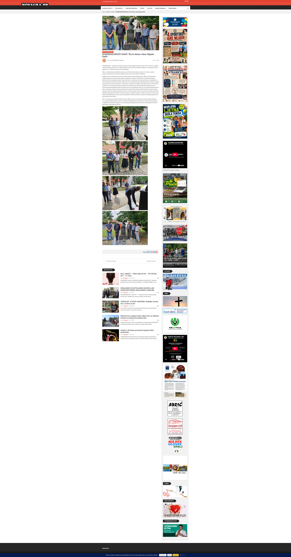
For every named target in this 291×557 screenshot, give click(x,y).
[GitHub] (186, 1)
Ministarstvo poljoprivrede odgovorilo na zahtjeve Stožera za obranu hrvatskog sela (139, 317)
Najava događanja (160, 8)
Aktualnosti (119, 8)
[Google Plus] (152, 252)
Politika (149, 8)
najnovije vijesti (107, 8)
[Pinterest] (156, 252)
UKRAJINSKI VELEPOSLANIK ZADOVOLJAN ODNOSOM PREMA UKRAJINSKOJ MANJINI (137, 289)
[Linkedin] (154, 252)
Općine (142, 8)
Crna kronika (172, 8)
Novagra (122, 60)
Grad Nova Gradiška (131, 8)
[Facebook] (185, 1)
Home (103, 12)
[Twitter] (188, 1)
